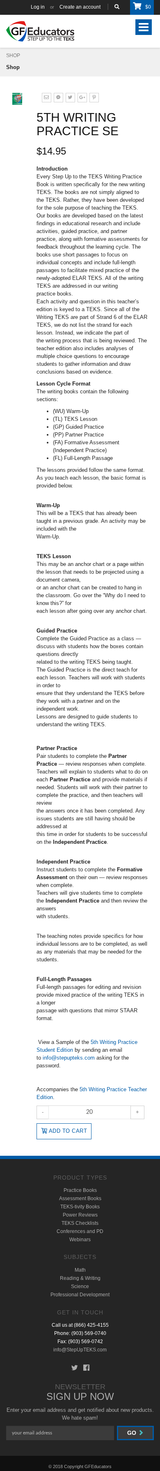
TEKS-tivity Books (80, 1207)
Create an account (80, 7)
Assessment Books (80, 1198)
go (132, 1432)
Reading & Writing (80, 1278)
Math (80, 1270)
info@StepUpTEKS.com (80, 1350)
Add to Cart (67, 1131)
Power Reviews (80, 1215)
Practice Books (80, 1190)
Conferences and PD (80, 1231)
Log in (38, 7)
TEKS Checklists (80, 1223)
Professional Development (80, 1295)
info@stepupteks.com (69, 1058)
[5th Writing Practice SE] (70, 97)
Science (80, 1286)
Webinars (80, 1239)
